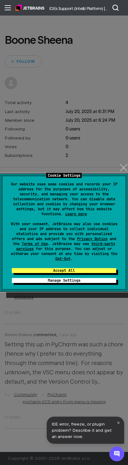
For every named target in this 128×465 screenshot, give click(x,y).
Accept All (64, 270)
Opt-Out (63, 258)
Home (30, 8)
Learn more (76, 214)
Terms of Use (35, 243)
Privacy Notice (92, 238)
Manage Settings (64, 280)
